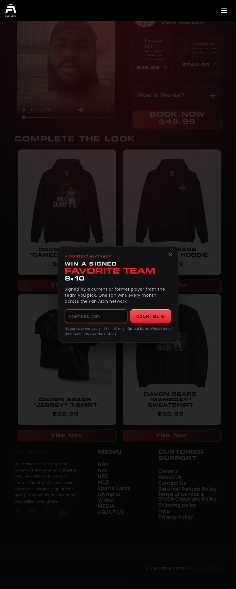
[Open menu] (224, 10)
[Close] (170, 254)
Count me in (150, 316)
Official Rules (138, 329)
